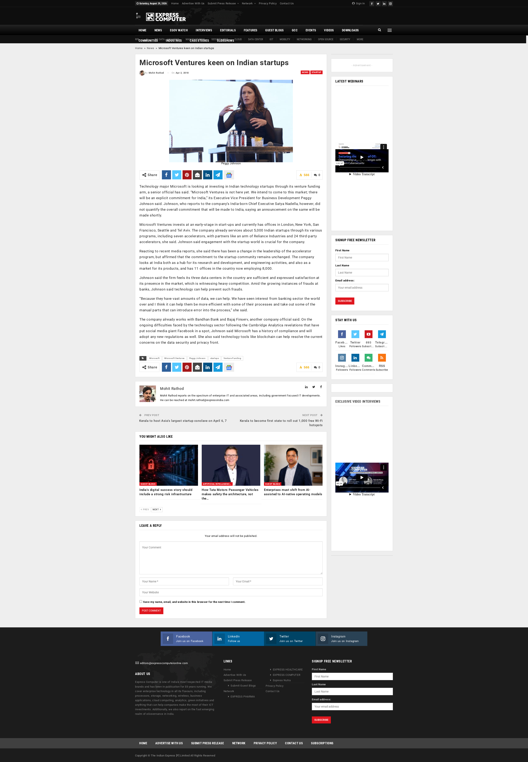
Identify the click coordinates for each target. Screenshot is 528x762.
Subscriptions (322, 743)
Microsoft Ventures (174, 358)
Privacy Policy (268, 3)
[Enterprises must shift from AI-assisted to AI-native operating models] (293, 465)
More (360, 39)
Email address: (345, 280)
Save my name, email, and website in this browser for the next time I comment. (194, 601)
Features (250, 30)
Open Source (325, 39)
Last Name (342, 265)
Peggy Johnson (197, 358)
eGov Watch (179, 30)
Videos (329, 30)
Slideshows (225, 40)
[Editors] (137, 663)
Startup (316, 72)
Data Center (255, 39)
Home (175, 3)
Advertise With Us (193, 3)
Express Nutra (282, 680)
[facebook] (371, 3)
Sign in (360, 3)
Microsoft (154, 358)
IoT (271, 39)
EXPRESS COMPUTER (287, 674)
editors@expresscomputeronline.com (164, 663)
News (158, 30)
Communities (148, 40)
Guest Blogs (274, 30)
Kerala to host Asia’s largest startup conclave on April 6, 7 (183, 421)
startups (214, 358)
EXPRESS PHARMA (243, 696)
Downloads (350, 30)
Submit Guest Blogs (243, 685)
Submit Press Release (222, 3)
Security (345, 39)
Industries (174, 40)
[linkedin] (384, 3)
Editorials (228, 30)
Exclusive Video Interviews (358, 401)
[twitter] (378, 3)
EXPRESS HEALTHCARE (288, 669)
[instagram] (390, 3)
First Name (342, 250)
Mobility (285, 39)
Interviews (204, 30)
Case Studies (199, 40)
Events (311, 30)
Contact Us (287, 3)
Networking (304, 39)
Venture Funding (232, 358)
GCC (295, 30)
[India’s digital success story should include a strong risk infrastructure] (168, 465)
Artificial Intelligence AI (218, 484)
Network (247, 3)
